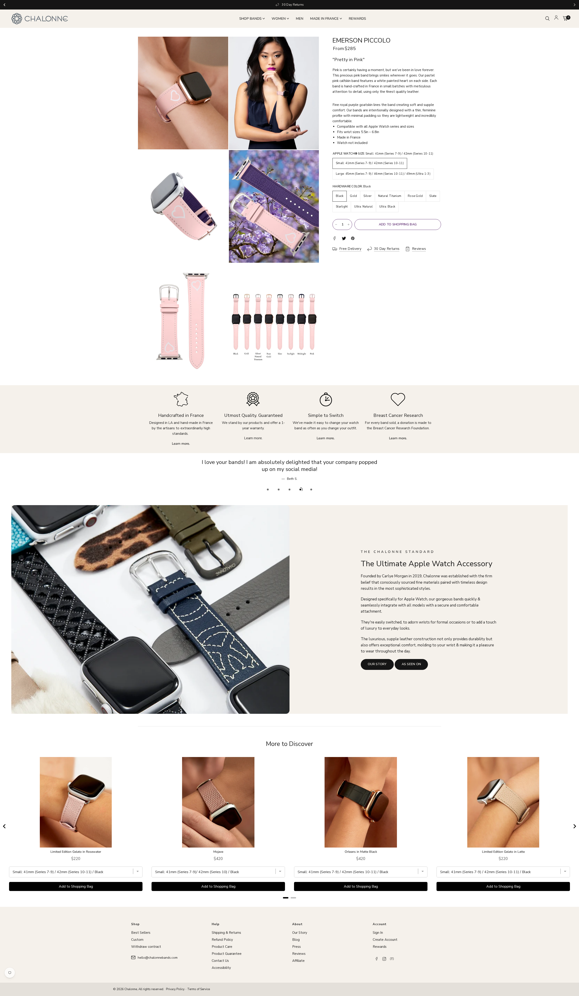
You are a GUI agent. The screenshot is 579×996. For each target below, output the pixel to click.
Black (339, 196)
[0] (564, 19)
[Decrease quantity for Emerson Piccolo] (336, 224)
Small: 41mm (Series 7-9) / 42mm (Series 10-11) (370, 163)
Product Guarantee (227, 953)
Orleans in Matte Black (361, 845)
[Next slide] (574, 819)
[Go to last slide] (4, 819)
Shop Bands (250, 18)
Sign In (378, 932)
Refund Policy (222, 939)
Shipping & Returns (226, 932)
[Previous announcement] (4, 5)
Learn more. (253, 438)
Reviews (299, 953)
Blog (296, 939)
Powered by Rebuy (289, 896)
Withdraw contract (146, 946)
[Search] (547, 19)
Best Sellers (140, 932)
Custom (137, 939)
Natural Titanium (389, 196)
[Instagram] (384, 959)
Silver (367, 196)
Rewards (357, 18)
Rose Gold (415, 196)
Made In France (324, 18)
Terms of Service (198, 989)
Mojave (218, 845)
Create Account (385, 939)
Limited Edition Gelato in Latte (503, 845)
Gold (353, 196)
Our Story (299, 932)
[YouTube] (392, 959)
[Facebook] (376, 959)
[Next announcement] (574, 5)
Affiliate (298, 960)
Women (279, 18)
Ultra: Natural (363, 207)
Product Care (222, 946)
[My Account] (556, 19)
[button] (377, 657)
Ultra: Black (387, 207)
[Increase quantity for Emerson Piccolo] (348, 224)
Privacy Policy (175, 989)
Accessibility (221, 967)
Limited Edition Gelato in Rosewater (75, 845)
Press (296, 946)
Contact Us (220, 960)
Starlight (342, 207)
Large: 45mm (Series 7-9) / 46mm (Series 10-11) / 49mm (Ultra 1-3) (383, 174)
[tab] (285, 890)
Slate (432, 196)
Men (299, 18)
